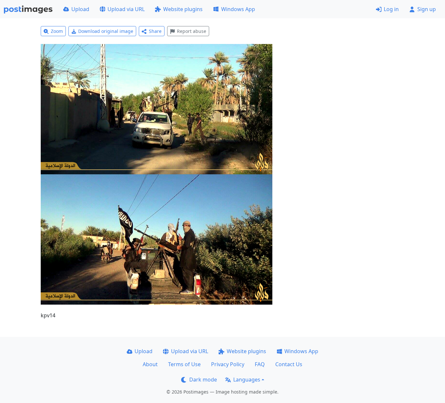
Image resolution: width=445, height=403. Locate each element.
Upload (80, 9)
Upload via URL (126, 9)
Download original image (105, 31)
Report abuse (191, 31)
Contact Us (288, 364)
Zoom (57, 31)
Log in (391, 9)
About (150, 364)
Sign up (426, 9)
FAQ (260, 364)
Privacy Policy (227, 364)
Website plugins (183, 9)
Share (155, 31)
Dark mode (203, 379)
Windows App (238, 9)
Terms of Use (184, 364)
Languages (246, 379)
